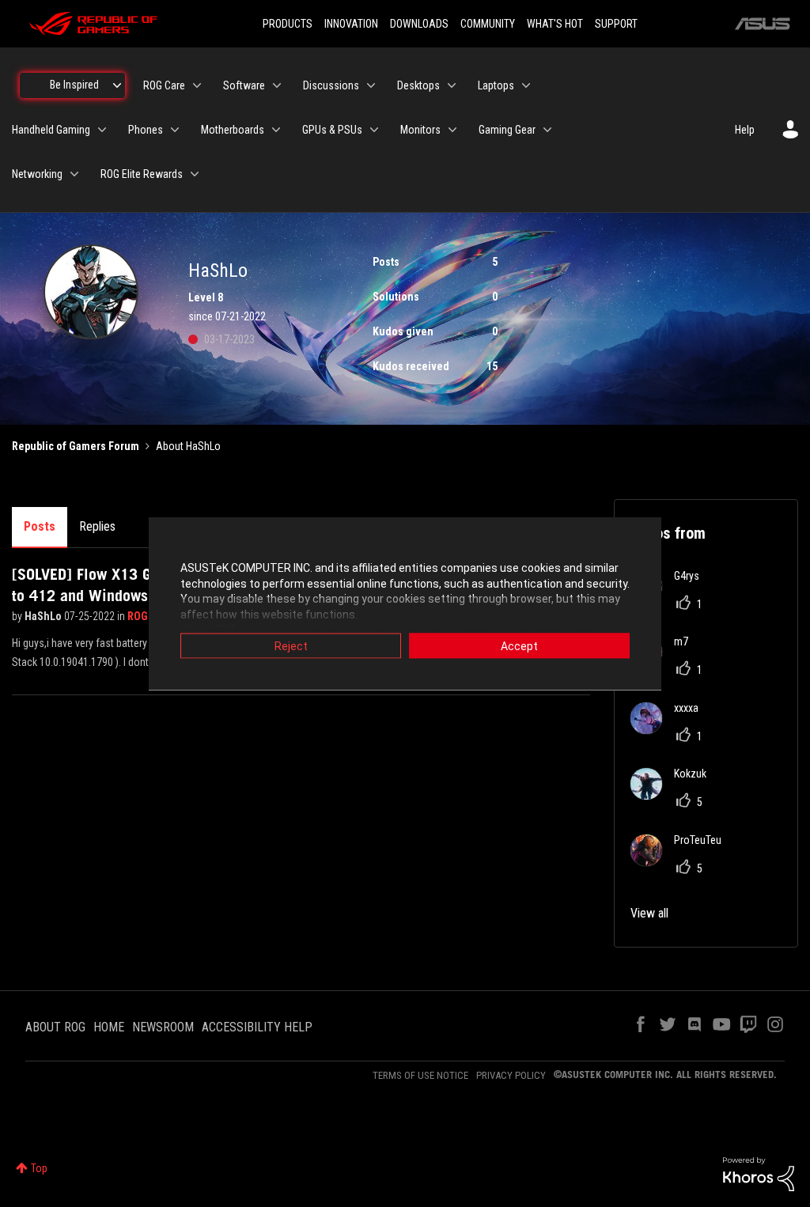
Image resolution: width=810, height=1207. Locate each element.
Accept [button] (519, 646)
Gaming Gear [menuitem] (507, 129)
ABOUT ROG (55, 1027)
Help (745, 129)
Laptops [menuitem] (496, 85)
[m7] (665, 663)
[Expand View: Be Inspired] (117, 85)
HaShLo (44, 616)
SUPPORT (616, 23)
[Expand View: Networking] (74, 174)
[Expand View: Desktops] (452, 85)
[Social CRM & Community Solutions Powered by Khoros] (758, 1173)
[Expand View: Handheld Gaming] (102, 130)
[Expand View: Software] (277, 85)
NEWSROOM (163, 1027)
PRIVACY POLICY (511, 1075)
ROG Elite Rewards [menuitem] (141, 174)
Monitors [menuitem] (420, 129)
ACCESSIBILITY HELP (257, 1027)
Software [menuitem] (244, 85)
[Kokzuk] (674, 795)
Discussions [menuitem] (331, 85)
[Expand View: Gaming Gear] (547, 130)
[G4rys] (670, 597)
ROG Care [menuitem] (164, 85)
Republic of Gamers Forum (75, 446)
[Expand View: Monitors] (452, 130)
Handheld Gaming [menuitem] (51, 129)
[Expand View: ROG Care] (197, 85)
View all (649, 913)
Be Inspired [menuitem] (74, 84)
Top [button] (39, 1168)
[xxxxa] (670, 729)
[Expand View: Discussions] (371, 85)
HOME (108, 1027)
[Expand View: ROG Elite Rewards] (194, 174)
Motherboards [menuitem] (232, 129)
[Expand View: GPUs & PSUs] (374, 130)
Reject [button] (291, 646)
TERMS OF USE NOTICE (420, 1075)
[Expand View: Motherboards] (276, 130)
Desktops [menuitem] (418, 85)
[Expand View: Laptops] (526, 85)
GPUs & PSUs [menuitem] (332, 129)
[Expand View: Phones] (175, 130)
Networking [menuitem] (37, 174)
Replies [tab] (97, 526)
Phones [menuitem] (145, 129)
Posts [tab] (39, 526)
